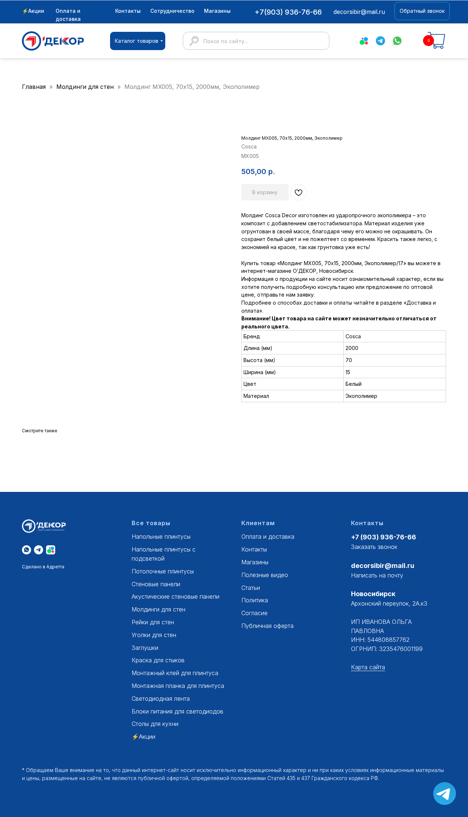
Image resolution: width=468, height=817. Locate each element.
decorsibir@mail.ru (382, 565)
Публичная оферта (267, 625)
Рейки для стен (153, 622)
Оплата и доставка (267, 536)
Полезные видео (264, 575)
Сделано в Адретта (43, 566)
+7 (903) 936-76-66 (383, 537)
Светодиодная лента (161, 698)
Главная (34, 86)
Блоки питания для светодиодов (177, 711)
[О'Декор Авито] (50, 549)
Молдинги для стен (86, 86)
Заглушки (145, 647)
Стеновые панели (156, 584)
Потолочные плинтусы (163, 571)
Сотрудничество (172, 11)
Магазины (217, 11)
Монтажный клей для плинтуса (175, 673)
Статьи (250, 587)
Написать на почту (377, 575)
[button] (422, 11)
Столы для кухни (155, 723)
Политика (254, 600)
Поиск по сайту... (226, 41)
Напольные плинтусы (161, 536)
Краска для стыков (158, 660)
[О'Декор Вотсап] (26, 549)
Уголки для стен (154, 635)
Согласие (254, 613)
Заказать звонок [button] (374, 546)
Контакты (128, 11)
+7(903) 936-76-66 (288, 12)
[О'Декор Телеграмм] (38, 549)
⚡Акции (33, 11)
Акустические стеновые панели (175, 596)
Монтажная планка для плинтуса (178, 685)
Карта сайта (368, 667)
